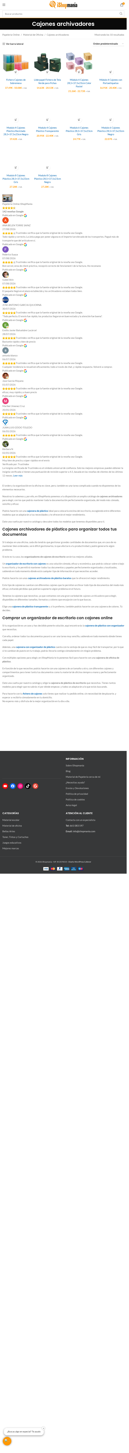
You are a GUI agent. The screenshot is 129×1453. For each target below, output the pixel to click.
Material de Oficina (33, 34)
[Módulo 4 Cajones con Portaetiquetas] (110, 167)
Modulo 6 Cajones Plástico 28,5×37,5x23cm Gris (79, 546)
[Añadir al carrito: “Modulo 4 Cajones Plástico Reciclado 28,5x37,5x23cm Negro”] (16, 535)
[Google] (35, 1372)
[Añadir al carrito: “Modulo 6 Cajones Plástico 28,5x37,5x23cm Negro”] (111, 535)
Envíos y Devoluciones (77, 1374)
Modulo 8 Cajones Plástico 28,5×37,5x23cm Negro (47, 803)
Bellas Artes (8, 1417)
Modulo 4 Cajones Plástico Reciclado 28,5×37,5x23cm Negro (15, 546)
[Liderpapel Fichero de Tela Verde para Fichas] (47, 62)
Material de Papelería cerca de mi (83, 1363)
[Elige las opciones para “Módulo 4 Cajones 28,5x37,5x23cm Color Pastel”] (79, 72)
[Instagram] (20, 1372)
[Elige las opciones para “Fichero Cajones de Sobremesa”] (16, 72)
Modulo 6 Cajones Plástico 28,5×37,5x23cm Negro (110, 546)
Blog (68, 1357)
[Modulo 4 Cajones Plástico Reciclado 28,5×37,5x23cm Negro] (15, 421)
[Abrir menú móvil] (4, 5)
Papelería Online (11, 34)
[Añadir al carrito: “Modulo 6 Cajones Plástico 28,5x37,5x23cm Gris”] (79, 535)
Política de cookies (75, 1385)
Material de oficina (12, 1412)
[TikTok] (28, 1372)
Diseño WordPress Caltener (79, 1448)
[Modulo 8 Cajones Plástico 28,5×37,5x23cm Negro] (47, 678)
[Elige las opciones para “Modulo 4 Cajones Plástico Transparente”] (47, 535)
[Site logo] (63, 4)
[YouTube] (5, 1372)
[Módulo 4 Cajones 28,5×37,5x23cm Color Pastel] (79, 62)
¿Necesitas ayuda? (75, 1368)
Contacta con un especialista (80, 1406)
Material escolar (11, 1406)
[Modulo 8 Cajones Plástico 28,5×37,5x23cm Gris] (15, 678)
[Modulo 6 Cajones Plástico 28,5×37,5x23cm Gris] (79, 421)
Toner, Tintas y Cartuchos (15, 1423)
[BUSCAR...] (121, 13)
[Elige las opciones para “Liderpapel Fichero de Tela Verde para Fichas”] (47, 72)
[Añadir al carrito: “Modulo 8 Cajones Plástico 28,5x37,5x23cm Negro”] (47, 792)
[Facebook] (13, 1372)
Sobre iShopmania (75, 1351)
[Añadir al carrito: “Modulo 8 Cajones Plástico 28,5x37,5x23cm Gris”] (16, 792)
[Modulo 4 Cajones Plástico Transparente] (47, 421)
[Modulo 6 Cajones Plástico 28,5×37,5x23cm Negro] (110, 421)
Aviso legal (71, 1391)
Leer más (18, 1100)
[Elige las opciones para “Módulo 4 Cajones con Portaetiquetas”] (111, 281)
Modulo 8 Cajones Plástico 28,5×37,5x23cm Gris (16, 803)
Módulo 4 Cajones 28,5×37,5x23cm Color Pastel (79, 83)
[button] (7, 1441)
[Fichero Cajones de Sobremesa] (15, 62)
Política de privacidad (77, 1380)
